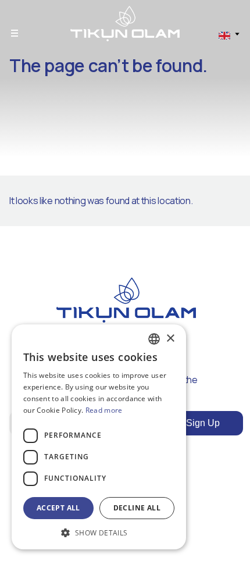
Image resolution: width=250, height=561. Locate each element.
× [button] (170, 338)
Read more (104, 410)
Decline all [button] (136, 508)
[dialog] (99, 436)
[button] (98, 532)
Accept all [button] (58, 508)
